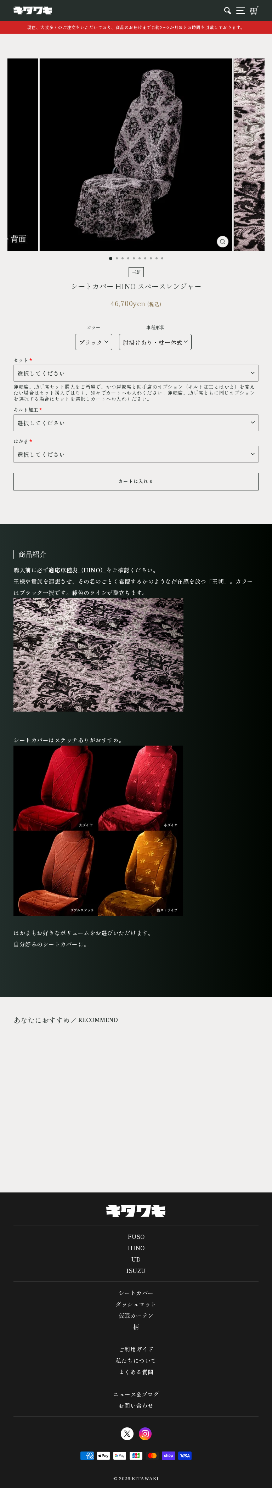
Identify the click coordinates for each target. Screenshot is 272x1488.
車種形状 (155, 327)
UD (136, 1259)
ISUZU (136, 1270)
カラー (94, 327)
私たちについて (136, 1360)
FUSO (136, 1236)
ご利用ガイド (136, 1349)
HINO (136, 1247)
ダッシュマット (136, 1304)
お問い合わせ (136, 1405)
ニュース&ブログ (136, 1394)
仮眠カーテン (136, 1315)
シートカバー (136, 1292)
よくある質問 (136, 1372)
